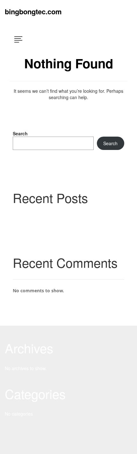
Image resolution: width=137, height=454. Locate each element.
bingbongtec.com (33, 11)
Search (20, 133)
